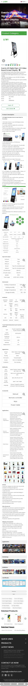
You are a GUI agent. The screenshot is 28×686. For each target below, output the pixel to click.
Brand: (2, 98)
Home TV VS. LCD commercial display (7, 630)
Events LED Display (18, 598)
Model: (2, 96)
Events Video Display (18, 601)
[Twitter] (8, 675)
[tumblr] (11, 675)
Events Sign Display (18, 603)
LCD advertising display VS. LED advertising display (20, 630)
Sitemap (11, 680)
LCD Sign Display (15, 605)
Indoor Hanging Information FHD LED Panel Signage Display (19, 624)
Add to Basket (9, 108)
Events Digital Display (7, 601)
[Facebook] (2, 675)
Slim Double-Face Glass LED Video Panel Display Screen (8, 624)
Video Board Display (17, 608)
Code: (2, 100)
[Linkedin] (5, 675)
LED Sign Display (5, 605)
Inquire (9, 105)
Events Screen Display (7, 598)
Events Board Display (6, 603)
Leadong (22, 680)
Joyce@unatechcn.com (11, 671)
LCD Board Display (6, 608)
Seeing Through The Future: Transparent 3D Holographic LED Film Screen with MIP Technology (14, 652)
